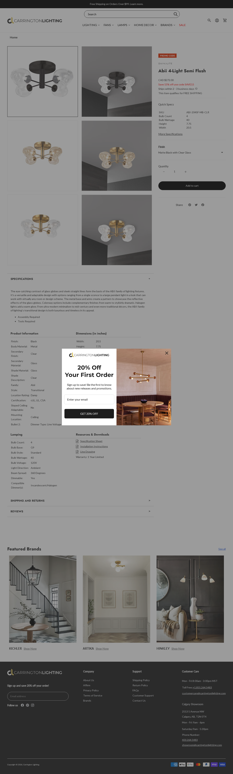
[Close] (166, 353)
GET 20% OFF (89, 413)
